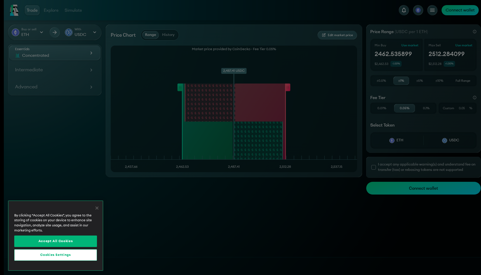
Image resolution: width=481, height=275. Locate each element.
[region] (55, 235)
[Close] (97, 208)
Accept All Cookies (55, 241)
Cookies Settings (55, 255)
